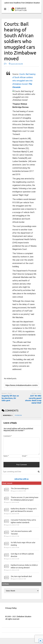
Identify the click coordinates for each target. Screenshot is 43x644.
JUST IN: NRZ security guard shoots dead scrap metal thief (33, 399)
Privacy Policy (11, 608)
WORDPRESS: (7, 415)
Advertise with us (21, 479)
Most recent (7, 483)
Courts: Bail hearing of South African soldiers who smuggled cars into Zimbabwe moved (23, 80)
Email (24, 456)
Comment (7, 436)
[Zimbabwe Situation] (19, 11)
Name (6, 456)
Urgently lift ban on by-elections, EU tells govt (10, 398)
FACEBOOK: (18, 415)
